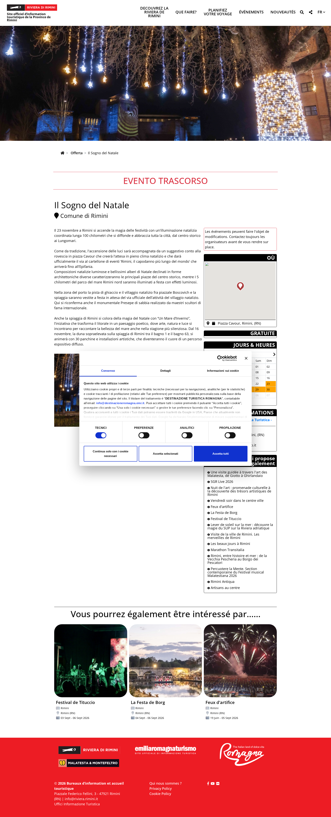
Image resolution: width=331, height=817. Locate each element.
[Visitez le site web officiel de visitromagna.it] (241, 755)
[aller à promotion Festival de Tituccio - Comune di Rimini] (90, 660)
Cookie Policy (160, 793)
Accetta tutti (220, 453)
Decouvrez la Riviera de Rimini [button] (154, 12)
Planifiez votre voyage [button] (218, 12)
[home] (62, 153)
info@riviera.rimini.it (81, 798)
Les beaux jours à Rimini (230, 543)
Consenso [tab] (108, 370)
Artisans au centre (225, 587)
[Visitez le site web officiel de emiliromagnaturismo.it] (165, 750)
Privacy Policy (160, 788)
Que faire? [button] (186, 12)
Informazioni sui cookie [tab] (223, 370)
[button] (302, 13)
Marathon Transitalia (227, 549)
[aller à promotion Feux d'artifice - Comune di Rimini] (240, 660)
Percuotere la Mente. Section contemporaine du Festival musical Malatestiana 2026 (235, 572)
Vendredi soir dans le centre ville (237, 500)
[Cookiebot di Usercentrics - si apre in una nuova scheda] (220, 358)
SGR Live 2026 (221, 481)
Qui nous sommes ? (165, 783)
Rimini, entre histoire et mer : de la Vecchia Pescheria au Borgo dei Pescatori (237, 559)
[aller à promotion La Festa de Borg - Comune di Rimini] (165, 660)
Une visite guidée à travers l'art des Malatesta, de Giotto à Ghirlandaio (237, 473)
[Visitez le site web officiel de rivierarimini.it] (89, 747)
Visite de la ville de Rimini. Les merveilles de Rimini (233, 535)
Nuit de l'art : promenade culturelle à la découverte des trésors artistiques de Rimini (239, 491)
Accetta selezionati (165, 453)
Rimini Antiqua (222, 581)
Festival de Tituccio (225, 518)
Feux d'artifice (221, 506)
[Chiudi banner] (246, 358)
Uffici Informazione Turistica (77, 804)
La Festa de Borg (223, 512)
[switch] (143, 435)
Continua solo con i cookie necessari (110, 454)
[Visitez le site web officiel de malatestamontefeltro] (89, 765)
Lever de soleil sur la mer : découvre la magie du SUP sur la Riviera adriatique (240, 526)
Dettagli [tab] (165, 370)
